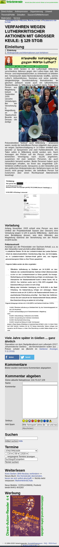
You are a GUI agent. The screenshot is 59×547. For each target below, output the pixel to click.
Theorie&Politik (8, 15)
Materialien (6, 18)
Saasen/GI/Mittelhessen (38, 15)
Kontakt (31, 543)
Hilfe (21, 441)
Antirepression (21, 11)
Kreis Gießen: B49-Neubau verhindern (22, 474)
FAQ (45, 543)
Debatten (21, 15)
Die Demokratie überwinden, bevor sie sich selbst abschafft (23, 477)
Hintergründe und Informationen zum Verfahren (27, 53)
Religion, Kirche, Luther (30, 20)
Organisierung (36, 11)
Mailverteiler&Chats (24, 480)
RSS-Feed (53, 543)
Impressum (38, 543)
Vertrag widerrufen (30, 546)
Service (16, 18)
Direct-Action (7, 11)
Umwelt (48, 11)
